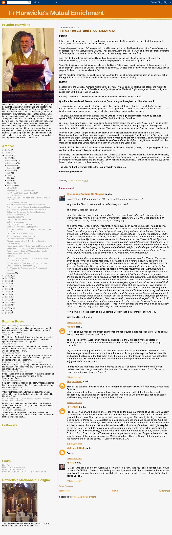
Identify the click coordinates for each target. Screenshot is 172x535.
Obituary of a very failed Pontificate (18, 325)
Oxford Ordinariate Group (13, 469)
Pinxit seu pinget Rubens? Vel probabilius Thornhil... (28, 251)
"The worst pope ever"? (12, 380)
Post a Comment (66, 486)
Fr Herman (72, 406)
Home (115, 491)
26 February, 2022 (74, 458)
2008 (7, 308)
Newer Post (64, 491)
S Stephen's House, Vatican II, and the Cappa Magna (28, 207)
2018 (7, 284)
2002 (7, 313)
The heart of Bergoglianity (14, 410)
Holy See (6, 465)
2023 (7, 155)
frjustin (71, 326)
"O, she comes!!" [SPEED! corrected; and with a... (27, 209)
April (9, 180)
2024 (7, 153)
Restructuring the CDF (16, 217)
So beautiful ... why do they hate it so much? (22, 362)
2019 (7, 281)
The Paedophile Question (17, 202)
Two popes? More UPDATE (14, 335)
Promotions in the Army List (18, 215)
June (9, 176)
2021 (7, 276)
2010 (7, 302)
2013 (7, 297)
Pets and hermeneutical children (20, 239)
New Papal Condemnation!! (14, 371)
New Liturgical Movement (13, 467)
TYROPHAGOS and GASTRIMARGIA (22, 193)
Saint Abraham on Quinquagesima (20, 190)
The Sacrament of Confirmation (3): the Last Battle (27, 263)
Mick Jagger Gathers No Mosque (85, 194)
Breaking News (9, 344)
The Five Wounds (14, 195)
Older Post (164, 491)
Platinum (10, 256)
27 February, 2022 (74, 481)
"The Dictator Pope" (11, 353)
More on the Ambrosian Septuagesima (22, 227)
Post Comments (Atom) (84, 497)
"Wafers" (10, 271)
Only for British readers (16, 222)
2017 (7, 286)
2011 (7, 300)
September (12, 168)
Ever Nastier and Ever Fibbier (19, 219)
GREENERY (12, 188)
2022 (7, 158)
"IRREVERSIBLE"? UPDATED (16, 389)
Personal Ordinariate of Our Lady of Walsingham (24, 472)
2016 (7, 289)
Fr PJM (71, 462)
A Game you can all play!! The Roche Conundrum (27, 241)
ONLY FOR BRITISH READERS (20, 234)
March (10, 183)
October (10, 166)
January (10, 273)
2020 (7, 278)
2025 (7, 150)
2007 (7, 310)
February (11, 185)
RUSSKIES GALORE (15, 261)
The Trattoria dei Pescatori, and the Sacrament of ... (28, 268)
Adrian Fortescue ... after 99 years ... (22, 236)
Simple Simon (74, 381)
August (10, 171)
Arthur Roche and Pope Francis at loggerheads (26, 205)
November (11, 163)
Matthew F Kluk (75, 448)
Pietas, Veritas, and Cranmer (18, 253)
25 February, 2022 (74, 322)
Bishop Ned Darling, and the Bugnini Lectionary (26, 212)
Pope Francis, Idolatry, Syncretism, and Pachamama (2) (29, 246)
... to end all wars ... (15, 244)
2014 (7, 294)
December (11, 161)
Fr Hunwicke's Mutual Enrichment (56, 12)
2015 (7, 292)
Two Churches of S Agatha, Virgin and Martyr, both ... (28, 258)
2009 (7, 305)
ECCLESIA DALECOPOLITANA (19, 224)
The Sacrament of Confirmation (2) (21, 266)
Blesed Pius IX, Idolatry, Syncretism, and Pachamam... (29, 248)
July (9, 173)
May (9, 178)
